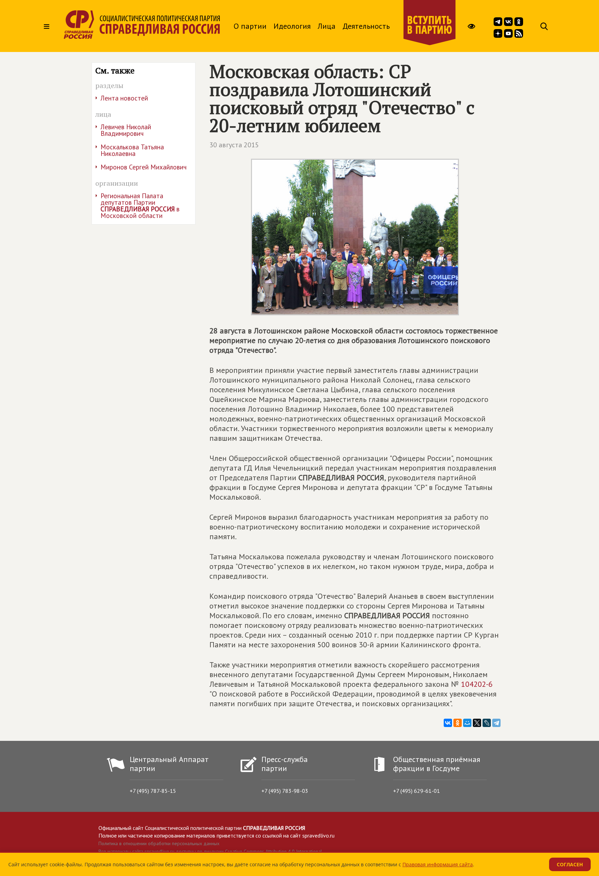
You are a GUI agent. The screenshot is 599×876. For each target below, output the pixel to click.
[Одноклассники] (457, 723)
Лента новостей (124, 98)
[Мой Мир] (467, 723)
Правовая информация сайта (437, 864)
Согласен (570, 864)
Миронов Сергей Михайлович (143, 167)
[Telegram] (496, 723)
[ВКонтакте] (448, 723)
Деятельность (366, 26)
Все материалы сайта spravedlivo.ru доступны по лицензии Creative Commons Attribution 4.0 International (210, 851)
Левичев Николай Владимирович (126, 130)
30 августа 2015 (234, 144)
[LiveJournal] (487, 723)
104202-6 (477, 684)
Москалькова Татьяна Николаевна (132, 150)
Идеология (292, 26)
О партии (250, 26)
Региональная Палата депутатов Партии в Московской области (140, 206)
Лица (327, 26)
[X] (477, 723)
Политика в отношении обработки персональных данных (158, 843)
